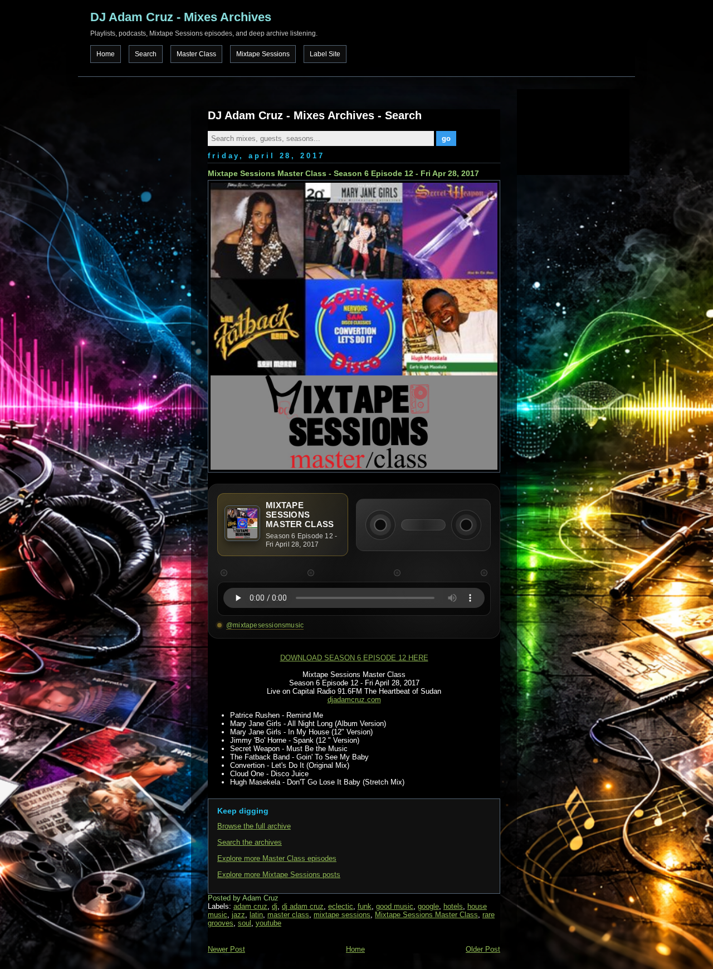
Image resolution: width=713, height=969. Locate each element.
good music (394, 906)
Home (105, 54)
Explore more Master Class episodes (276, 858)
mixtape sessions (342, 914)
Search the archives (249, 842)
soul (244, 923)
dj (274, 906)
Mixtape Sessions (263, 54)
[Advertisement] (572, 131)
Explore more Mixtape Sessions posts (278, 874)
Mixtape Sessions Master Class (426, 914)
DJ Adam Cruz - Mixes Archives (180, 17)
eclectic (340, 906)
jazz (238, 914)
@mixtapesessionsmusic (265, 625)
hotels (453, 906)
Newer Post (226, 949)
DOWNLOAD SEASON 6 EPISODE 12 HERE (354, 658)
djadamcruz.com (354, 699)
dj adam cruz (303, 906)
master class (288, 914)
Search (146, 54)
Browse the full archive (254, 826)
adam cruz (250, 906)
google (428, 906)
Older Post (483, 949)
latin (256, 914)
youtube (268, 923)
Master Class (196, 54)
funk (365, 906)
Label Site (325, 54)
